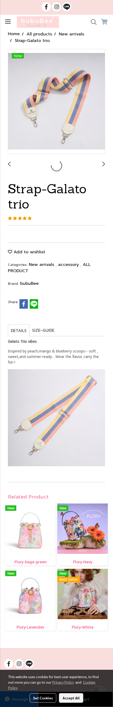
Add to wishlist (28, 252)
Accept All (71, 697)
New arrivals (42, 264)
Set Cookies (43, 697)
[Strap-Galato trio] (56, 101)
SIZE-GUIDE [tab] (43, 330)
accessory (69, 264)
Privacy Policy (63, 682)
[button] (92, 22)
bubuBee (29, 283)
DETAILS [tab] (19, 330)
